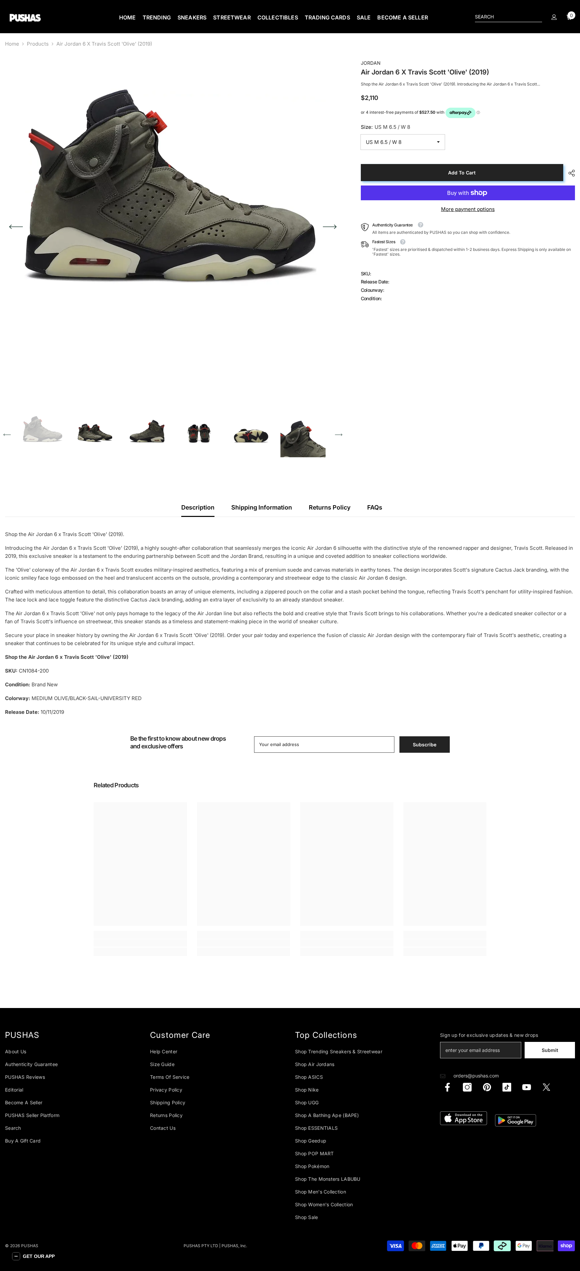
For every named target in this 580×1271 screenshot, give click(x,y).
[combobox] (503, 17)
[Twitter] (546, 1087)
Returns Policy (329, 507)
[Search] (508, 17)
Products (38, 44)
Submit (550, 1050)
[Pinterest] (487, 1087)
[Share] (569, 173)
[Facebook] (447, 1087)
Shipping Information (261, 507)
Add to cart (462, 172)
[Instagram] (467, 1087)
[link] (140, 943)
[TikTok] (506, 1087)
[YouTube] (526, 1087)
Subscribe (424, 744)
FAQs (374, 507)
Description (197, 507)
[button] (16, 226)
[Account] (554, 17)
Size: (385, 127)
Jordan (371, 63)
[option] (173, 226)
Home (12, 44)
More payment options (468, 209)
